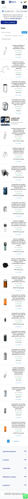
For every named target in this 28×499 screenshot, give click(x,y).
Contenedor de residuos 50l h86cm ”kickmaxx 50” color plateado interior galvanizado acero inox (18, 352)
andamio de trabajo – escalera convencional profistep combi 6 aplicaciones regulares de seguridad (18, 65)
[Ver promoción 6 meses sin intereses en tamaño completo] (5, 120)
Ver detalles (18, 57)
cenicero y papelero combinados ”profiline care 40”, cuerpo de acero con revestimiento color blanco (18, 223)
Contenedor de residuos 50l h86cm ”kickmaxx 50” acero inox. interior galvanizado (18, 406)
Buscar (24, 32)
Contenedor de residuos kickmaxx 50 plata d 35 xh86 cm (18, 389)
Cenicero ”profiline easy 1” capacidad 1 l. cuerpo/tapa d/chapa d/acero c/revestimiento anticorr (18, 261)
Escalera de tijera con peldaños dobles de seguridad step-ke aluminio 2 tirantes (18, 150)
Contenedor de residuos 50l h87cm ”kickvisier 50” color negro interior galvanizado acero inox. (18, 315)
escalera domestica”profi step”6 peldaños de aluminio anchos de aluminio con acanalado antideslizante (18, 132)
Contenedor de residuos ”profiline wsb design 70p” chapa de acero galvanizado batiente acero (18, 187)
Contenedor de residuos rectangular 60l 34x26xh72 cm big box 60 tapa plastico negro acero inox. (18, 84)
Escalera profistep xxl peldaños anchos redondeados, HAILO (18, 47)
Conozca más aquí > (16, 18)
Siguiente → (17, 441)
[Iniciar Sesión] (21, 2)
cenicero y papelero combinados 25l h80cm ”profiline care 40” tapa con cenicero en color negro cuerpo (18, 242)
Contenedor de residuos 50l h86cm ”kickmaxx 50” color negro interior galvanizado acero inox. (18, 334)
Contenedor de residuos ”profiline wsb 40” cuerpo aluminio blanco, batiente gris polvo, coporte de (18, 205)
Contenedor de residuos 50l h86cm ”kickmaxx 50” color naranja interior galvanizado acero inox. (18, 297)
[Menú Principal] (3, 2)
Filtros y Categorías (9, 22)
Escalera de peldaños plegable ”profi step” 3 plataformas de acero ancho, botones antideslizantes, (18, 371)
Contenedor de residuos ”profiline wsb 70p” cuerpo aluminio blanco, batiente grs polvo (18, 169)
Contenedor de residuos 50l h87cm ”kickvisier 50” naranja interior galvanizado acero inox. (18, 279)
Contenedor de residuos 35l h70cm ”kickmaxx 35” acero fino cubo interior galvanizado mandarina (18, 424)
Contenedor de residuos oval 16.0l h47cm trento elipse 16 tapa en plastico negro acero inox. (18, 102)
